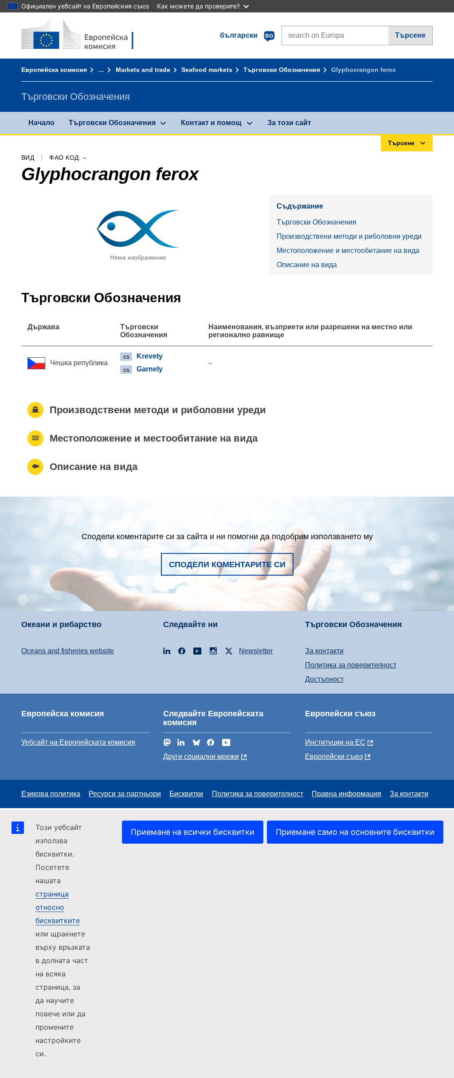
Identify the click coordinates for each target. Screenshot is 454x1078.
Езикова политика (50, 794)
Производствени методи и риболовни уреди (349, 236)
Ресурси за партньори (125, 794)
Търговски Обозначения (281, 69)
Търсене (410, 35)
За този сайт (289, 122)
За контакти (324, 651)
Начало (41, 122)
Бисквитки (186, 794)
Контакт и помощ (211, 122)
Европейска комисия (54, 69)
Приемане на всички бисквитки (192, 832)
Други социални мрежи (201, 756)
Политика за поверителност (350, 665)
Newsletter (256, 651)
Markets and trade (143, 69)
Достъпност (324, 679)
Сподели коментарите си (227, 564)
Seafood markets (206, 69)
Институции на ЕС (335, 742)
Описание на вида (307, 265)
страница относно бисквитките (57, 907)
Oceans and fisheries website (67, 651)
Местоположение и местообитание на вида (348, 250)
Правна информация (346, 794)
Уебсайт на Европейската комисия (78, 742)
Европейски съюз (334, 756)
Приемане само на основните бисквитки (355, 832)
